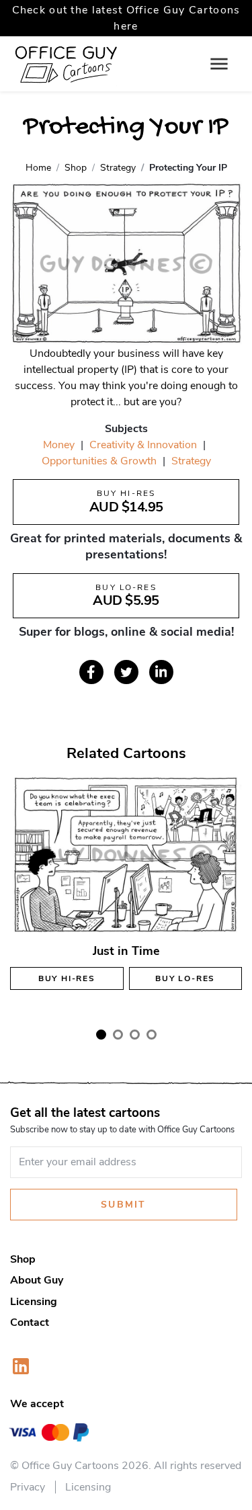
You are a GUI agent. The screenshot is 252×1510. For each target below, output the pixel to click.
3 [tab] (135, 1035)
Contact (29, 1322)
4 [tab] (151, 1035)
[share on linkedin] (161, 672)
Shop (23, 1259)
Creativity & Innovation (143, 444)
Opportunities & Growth (99, 461)
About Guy (36, 1280)
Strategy (191, 461)
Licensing (33, 1301)
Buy (66, 978)
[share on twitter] (126, 672)
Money (59, 444)
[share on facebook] (91, 672)
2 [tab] (118, 1035)
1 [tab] (101, 1035)
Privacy (27, 1487)
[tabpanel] (126, 893)
